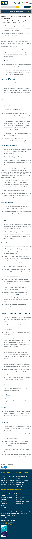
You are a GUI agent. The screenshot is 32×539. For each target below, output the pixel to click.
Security (3, 501)
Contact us (19, 486)
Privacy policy (4, 520)
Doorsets (3, 478)
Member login (19, 493)
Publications (19, 484)
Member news (20, 503)
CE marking (4, 503)
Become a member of (22, 495)
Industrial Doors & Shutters (7, 480)
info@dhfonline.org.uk (7, 464)
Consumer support (21, 482)
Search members (21, 499)
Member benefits (20, 497)
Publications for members (22, 501)
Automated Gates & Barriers (8, 484)
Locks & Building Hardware (7, 476)
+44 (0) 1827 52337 (7, 462)
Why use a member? (22, 480)
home (2, 16)
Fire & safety (4, 499)
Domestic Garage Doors (7, 482)
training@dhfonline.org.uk (17, 157)
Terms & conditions (11, 520)
